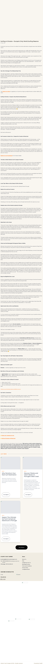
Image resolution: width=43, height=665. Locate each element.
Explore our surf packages (6, 155)
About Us (24, 559)
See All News (21, 547)
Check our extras (6, 91)
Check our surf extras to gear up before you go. (11, 389)
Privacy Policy (25, 567)
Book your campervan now (8, 435)
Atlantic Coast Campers (9, 3)
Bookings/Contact (26, 564)
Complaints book (26, 569)
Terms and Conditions (27, 565)
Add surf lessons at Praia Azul (8, 438)
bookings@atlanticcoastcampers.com (9, 559)
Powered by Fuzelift (38, 663)
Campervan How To (26, 562)
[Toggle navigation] (39, 3)
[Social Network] (1, 579)
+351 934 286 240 (6, 561)
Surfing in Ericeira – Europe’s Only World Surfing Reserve (20, 41)
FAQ (23, 560)
